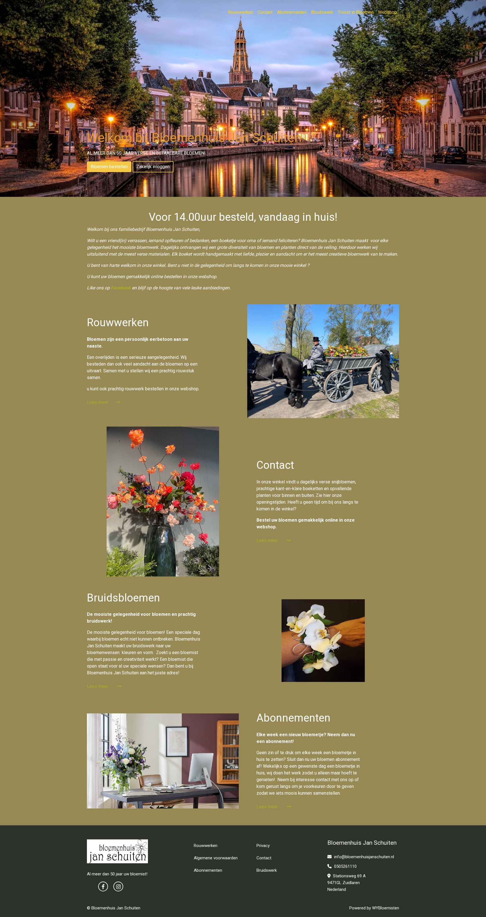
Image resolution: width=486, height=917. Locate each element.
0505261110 (345, 866)
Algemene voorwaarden (216, 857)
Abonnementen (292, 12)
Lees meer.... (269, 540)
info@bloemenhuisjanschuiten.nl (364, 856)
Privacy (263, 845)
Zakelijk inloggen (153, 166)
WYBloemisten (385, 908)
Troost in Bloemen (356, 12)
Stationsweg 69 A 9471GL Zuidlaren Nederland (346, 882)
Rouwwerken (240, 12)
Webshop (387, 12)
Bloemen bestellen (109, 166)
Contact (265, 12)
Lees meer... (99, 402)
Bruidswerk (322, 12)
